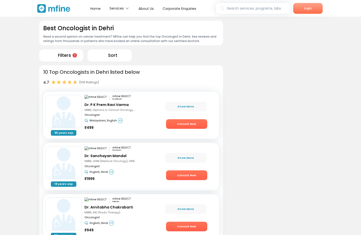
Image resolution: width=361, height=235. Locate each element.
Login (308, 8)
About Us (146, 8)
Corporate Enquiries (179, 8)
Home (95, 8)
